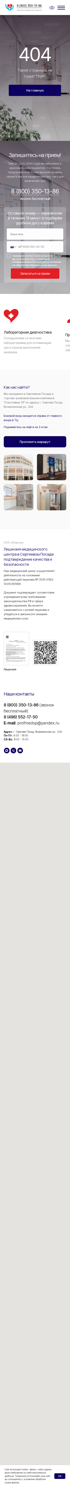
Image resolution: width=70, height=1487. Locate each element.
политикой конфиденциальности (30, 260)
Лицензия (10, 669)
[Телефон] (13, 750)
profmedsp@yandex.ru (38, 722)
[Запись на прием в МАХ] (7, 750)
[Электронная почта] (20, 750)
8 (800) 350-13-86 (29, 6)
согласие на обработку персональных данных (36, 263)
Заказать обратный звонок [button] (29, 10)
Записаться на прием (35, 273)
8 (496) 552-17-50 (21, 716)
